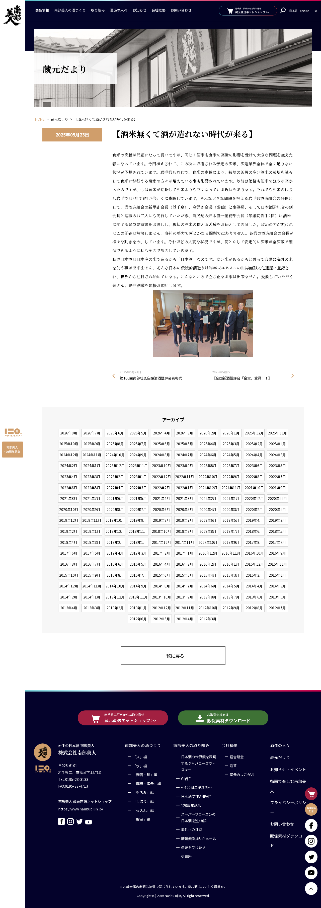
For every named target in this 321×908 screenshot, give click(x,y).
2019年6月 (207, 520)
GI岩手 (186, 778)
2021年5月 (138, 498)
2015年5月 (184, 575)
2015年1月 (277, 575)
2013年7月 (230, 596)
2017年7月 (277, 542)
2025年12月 (254, 432)
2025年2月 (254, 443)
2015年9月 (91, 575)
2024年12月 (68, 454)
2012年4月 (184, 618)
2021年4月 (161, 498)
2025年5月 (184, 443)
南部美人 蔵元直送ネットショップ (85, 801)
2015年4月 (207, 575)
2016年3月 (184, 564)
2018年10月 (161, 531)
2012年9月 (230, 607)
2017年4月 (115, 553)
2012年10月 (207, 607)
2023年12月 (115, 465)
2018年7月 (230, 531)
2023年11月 (138, 465)
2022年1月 (184, 487)
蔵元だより (280, 757)
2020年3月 (230, 509)
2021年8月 (68, 498)
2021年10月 (254, 487)
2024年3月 (277, 454)
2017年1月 (184, 553)
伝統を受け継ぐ (193, 847)
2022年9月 (230, 476)
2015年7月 (138, 575)
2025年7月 (138, 443)
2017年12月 (161, 542)
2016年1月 (230, 564)
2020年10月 (68, 509)
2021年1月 (230, 498)
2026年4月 (161, 432)
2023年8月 (207, 465)
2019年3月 (277, 520)
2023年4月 (68, 476)
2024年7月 (184, 454)
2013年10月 (161, 596)
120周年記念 (191, 805)
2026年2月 (207, 432)
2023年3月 (91, 476)
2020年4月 (207, 509)
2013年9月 (184, 596)
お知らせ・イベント (288, 769)
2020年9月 (91, 509)
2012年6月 (138, 618)
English (304, 11)
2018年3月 (91, 542)
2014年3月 (277, 585)
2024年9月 (138, 454)
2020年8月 (115, 509)
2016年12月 (207, 553)
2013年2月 (115, 607)
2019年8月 (161, 520)
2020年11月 (277, 498)
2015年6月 (161, 575)
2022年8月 (254, 476)
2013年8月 (207, 596)
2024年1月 (91, 465)
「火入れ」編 (143, 810)
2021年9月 (277, 487)
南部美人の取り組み (191, 745)
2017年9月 (230, 542)
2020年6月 (161, 509)
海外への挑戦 (191, 829)
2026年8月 (68, 432)
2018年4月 (68, 542)
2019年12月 (68, 520)
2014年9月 (138, 585)
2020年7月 (138, 509)
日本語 (293, 11)
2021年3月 (184, 498)
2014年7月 (184, 585)
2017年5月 (91, 553)
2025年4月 (207, 443)
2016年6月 (115, 564)
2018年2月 (115, 542)
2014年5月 (230, 585)
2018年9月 (184, 531)
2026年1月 (230, 432)
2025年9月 (91, 443)
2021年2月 (207, 498)
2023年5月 (277, 465)
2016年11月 (230, 553)
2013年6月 (254, 596)
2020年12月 (254, 498)
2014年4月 (254, 585)
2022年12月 (161, 476)
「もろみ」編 (143, 792)
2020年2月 (254, 509)
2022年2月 (161, 487)
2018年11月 (138, 531)
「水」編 (140, 765)
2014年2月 (68, 596)
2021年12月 (207, 487)
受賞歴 (186, 856)
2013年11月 (138, 596)
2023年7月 (230, 465)
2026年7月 (91, 432)
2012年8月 (254, 607)
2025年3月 (230, 443)
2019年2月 (68, 531)
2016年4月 (161, 564)
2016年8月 (68, 564)
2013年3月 (91, 607)
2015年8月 (115, 575)
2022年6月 (68, 487)
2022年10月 (207, 476)
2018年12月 (115, 531)
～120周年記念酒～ (196, 787)
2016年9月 (277, 553)
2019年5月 (230, 520)
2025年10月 (68, 443)
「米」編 (140, 756)
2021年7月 (91, 498)
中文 (314, 11)
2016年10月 (254, 553)
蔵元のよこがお (242, 774)
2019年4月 (254, 520)
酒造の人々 (118, 10)
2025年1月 (277, 443)
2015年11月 (277, 564)
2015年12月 (254, 564)
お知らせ (139, 10)
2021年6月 (115, 498)
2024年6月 (207, 454)
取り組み (98, 10)
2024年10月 (115, 454)
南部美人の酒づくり (70, 10)
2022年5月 (91, 487)
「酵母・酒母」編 (147, 783)
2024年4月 (254, 454)
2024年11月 (91, 454)
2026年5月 (138, 432)
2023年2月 (115, 476)
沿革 (233, 765)
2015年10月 (68, 575)
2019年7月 (184, 520)
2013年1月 (138, 607)
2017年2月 (161, 553)
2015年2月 (254, 575)
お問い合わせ (181, 10)
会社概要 (158, 10)
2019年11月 (91, 520)
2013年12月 (115, 596)
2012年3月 (207, 618)
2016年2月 (207, 564)
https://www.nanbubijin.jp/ (80, 808)
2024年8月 (161, 454)
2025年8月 (115, 443)
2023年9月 (184, 465)
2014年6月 (207, 585)
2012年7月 (277, 607)
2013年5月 (277, 596)
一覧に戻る (173, 655)
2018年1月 (138, 542)
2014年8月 (161, 585)
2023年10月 (161, 465)
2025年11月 (277, 432)
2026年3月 (184, 432)
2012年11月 (184, 607)
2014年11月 (91, 585)
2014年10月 (115, 585)
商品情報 (42, 10)
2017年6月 (68, 553)
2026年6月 (115, 432)
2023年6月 (254, 465)
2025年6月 (161, 443)
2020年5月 (184, 509)
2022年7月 (277, 476)
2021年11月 (230, 487)
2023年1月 (138, 476)
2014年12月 (68, 585)
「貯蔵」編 (141, 819)
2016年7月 (91, 564)
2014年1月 (91, 596)
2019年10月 (115, 520)
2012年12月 (161, 607)
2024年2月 (68, 465)
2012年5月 (161, 618)
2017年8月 (254, 542)
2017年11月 (184, 542)
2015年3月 (230, 575)
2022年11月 (184, 476)
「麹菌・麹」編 (145, 774)
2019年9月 (138, 520)
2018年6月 (254, 531)
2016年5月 (138, 564)
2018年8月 (207, 531)
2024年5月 (230, 454)
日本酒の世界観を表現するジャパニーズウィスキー (198, 763)
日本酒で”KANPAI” (196, 796)
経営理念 (237, 756)
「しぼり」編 (143, 801)
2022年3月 (138, 487)
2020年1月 (277, 509)
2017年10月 (207, 542)
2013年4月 (68, 607)
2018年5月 (277, 531)
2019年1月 (91, 531)
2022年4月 (115, 487)
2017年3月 (138, 553)
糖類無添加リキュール (198, 838)
